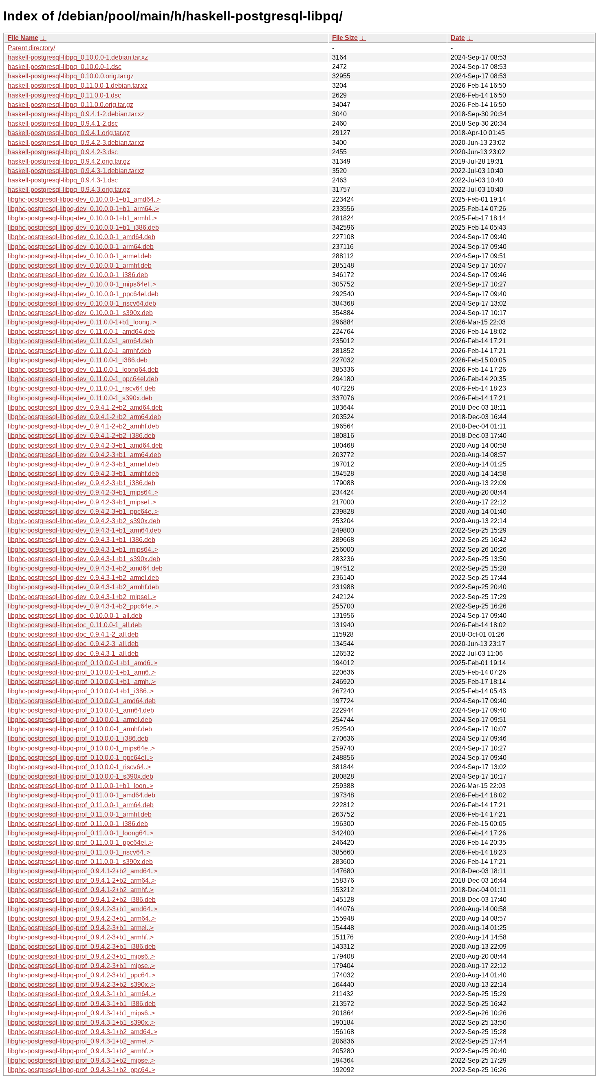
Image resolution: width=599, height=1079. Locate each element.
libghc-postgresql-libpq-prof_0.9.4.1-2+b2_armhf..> (81, 889)
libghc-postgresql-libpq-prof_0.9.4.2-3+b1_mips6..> (81, 956)
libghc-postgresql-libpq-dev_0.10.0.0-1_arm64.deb (81, 246)
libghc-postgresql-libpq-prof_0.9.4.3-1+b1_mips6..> (81, 1013)
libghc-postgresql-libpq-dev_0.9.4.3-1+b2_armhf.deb (83, 587)
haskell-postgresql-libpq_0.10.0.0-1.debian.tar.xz (78, 57)
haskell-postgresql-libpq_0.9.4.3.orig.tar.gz (69, 189)
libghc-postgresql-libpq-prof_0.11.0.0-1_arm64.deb (81, 804)
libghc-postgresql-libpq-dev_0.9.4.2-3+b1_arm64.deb (84, 454)
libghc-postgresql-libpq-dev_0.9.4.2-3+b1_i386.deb (81, 483)
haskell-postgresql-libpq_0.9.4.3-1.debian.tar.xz (76, 170)
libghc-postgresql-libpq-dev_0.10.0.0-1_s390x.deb (80, 312)
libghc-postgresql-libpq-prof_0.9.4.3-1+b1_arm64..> (82, 993)
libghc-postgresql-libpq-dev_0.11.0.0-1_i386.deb (78, 360)
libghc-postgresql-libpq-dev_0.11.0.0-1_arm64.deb (80, 340)
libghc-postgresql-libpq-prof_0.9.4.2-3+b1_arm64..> (82, 918)
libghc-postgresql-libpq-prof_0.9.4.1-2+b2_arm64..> (82, 880)
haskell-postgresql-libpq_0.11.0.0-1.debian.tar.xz (78, 85)
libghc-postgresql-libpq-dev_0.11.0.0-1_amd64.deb (81, 331)
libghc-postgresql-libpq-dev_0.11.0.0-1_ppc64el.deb (83, 378)
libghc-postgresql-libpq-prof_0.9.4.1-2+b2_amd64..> (82, 871)
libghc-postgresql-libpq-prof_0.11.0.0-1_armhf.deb (80, 814)
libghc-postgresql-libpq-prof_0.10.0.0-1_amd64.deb (82, 700)
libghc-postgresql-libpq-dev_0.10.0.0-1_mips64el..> (82, 284)
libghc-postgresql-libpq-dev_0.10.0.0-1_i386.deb (78, 274)
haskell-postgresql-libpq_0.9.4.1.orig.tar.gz (69, 132)
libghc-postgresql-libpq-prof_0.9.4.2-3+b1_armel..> (81, 927)
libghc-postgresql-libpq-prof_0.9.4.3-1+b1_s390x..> (81, 1022)
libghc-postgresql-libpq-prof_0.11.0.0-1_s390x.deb (80, 861)
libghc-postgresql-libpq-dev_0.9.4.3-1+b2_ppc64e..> (83, 606)
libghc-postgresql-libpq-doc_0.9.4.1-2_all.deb (73, 634)
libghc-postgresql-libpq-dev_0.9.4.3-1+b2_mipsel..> (82, 596)
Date (458, 37)
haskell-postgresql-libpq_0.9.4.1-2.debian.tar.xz (76, 114)
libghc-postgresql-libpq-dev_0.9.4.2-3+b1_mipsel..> (82, 502)
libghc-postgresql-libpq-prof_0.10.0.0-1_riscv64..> (79, 767)
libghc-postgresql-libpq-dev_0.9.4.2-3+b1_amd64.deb (85, 445)
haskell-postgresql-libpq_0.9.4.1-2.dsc (63, 123)
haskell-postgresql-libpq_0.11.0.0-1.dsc (64, 95)
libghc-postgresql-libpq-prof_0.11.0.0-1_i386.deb (78, 823)
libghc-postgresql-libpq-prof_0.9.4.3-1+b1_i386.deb (82, 1003)
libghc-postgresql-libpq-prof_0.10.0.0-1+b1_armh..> (82, 681)
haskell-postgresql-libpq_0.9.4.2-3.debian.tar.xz (76, 142)
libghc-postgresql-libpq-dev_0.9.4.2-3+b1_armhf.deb (83, 473)
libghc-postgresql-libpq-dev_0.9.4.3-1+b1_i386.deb (81, 539)
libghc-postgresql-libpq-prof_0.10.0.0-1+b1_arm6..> (82, 672)
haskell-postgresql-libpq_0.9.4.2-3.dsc (63, 152)
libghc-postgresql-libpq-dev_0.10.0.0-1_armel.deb (80, 256)
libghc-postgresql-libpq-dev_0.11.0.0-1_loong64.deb (83, 369)
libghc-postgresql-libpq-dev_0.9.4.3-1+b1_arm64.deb (84, 530)
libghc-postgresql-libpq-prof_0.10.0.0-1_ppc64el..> (80, 757)
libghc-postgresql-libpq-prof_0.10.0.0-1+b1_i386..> (81, 691)
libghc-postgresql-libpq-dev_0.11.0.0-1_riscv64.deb (82, 388)
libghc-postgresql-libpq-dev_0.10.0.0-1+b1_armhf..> (82, 218)
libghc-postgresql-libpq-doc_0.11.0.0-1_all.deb (75, 625)
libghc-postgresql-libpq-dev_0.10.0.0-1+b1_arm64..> (83, 208)
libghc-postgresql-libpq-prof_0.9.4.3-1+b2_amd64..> (82, 1031)
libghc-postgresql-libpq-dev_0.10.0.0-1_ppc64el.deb (83, 294)
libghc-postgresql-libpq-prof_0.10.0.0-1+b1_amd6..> (82, 662)
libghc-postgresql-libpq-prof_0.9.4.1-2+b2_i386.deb (82, 899)
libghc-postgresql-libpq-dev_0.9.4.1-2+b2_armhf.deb (83, 426)
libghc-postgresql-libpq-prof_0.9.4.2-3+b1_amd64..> (82, 909)
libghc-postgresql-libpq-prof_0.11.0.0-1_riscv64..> (79, 852)
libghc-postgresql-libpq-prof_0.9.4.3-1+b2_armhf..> (81, 1051)
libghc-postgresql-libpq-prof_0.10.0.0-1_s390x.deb (80, 776)
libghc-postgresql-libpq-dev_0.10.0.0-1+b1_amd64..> (84, 199)
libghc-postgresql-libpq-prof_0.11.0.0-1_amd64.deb (81, 795)
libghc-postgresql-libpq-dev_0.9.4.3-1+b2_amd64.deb (85, 568)
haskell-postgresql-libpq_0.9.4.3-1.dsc (63, 180)
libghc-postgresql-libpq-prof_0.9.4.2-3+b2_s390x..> (81, 984)
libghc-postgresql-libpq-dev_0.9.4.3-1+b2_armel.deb (83, 577)
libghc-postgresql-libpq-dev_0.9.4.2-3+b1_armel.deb (83, 464)
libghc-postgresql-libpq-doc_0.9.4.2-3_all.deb (73, 643)
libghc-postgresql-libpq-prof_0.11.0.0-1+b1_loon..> (80, 785)
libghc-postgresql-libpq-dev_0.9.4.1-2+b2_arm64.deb (84, 416)
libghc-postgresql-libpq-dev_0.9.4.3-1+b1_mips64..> (83, 549)
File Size (345, 37)
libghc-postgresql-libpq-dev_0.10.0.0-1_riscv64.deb (82, 303)
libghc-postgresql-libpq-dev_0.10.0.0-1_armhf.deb (80, 265)
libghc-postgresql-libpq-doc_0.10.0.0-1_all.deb (75, 615)
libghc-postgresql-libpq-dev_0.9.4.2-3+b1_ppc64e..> (83, 511)
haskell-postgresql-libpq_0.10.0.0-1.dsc (64, 66)
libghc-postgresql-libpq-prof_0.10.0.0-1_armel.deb (80, 719)
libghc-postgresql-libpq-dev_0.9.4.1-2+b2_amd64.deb (85, 407)
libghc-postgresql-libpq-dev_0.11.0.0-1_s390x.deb (80, 398)
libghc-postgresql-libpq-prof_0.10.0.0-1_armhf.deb (80, 729)
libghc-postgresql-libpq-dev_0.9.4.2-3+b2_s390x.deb (84, 520)
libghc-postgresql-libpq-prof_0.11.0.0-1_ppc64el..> (80, 842)
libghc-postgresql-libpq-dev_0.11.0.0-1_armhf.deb (79, 350)
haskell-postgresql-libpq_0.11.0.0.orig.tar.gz (70, 104)
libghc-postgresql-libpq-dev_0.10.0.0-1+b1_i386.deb (83, 227)
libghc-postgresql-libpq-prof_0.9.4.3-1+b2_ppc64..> (81, 1069)
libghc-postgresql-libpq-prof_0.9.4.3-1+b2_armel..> (81, 1041)
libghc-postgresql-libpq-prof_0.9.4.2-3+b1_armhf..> (81, 937)
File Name (23, 37)
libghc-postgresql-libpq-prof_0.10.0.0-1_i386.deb (78, 738)
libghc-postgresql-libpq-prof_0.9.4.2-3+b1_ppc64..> (81, 975)
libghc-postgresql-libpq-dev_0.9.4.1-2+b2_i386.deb (81, 435)
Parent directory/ (31, 47)
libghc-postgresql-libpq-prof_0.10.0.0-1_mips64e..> (81, 748)
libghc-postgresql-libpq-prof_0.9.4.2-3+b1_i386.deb (82, 946)
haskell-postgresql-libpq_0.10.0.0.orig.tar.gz (71, 76)
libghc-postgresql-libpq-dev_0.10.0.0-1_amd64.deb (81, 236)
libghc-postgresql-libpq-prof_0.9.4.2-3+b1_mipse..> (81, 965)
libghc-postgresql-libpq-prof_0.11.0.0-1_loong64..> (80, 833)
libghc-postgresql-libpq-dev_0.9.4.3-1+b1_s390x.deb (84, 558)
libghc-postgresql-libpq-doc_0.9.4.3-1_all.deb (73, 653)
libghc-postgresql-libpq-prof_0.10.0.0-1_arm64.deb (81, 710)
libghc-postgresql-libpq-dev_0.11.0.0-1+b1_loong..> (82, 322)
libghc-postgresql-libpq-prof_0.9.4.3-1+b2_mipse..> (81, 1060)
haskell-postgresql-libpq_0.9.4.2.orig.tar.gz (69, 161)
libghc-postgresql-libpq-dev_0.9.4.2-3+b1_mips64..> (83, 492)
